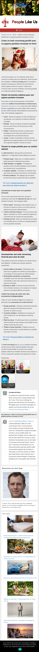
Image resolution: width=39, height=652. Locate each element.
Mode (14, 35)
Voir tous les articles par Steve (19, 409)
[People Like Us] (19, 15)
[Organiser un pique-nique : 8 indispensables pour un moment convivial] (20, 589)
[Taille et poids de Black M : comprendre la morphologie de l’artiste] (20, 610)
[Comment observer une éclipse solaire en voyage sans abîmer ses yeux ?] (20, 631)
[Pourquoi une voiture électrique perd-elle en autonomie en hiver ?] (20, 568)
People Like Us (6, 35)
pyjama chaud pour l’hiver (12, 106)
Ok (20, 649)
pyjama (22, 345)
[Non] (37, 646)
